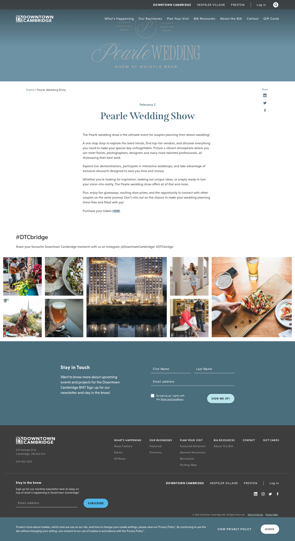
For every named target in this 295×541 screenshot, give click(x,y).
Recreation (187, 458)
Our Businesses (150, 18)
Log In (261, 4)
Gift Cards (271, 18)
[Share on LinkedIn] (265, 95)
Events (30, 89)
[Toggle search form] (275, 4)
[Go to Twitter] (270, 494)
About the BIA (231, 18)
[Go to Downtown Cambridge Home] (60, 440)
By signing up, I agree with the (170, 397)
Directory (156, 452)
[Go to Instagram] (263, 494)
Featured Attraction (193, 446)
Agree (270, 529)
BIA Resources (204, 18)
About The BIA (223, 446)
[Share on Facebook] (265, 110)
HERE (116, 211)
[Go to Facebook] (277, 494)
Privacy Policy (272, 514)
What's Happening (119, 18)
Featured (156, 446)
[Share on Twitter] (265, 103)
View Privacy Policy (234, 529)
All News (120, 458)
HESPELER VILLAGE (211, 4)
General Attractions (192, 452)
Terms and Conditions (172, 399)
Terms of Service (255, 514)
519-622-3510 (24, 461)
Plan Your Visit (178, 18)
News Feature (123, 446)
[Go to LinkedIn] (255, 494)
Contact (253, 18)
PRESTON (238, 4)
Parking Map (188, 464)
